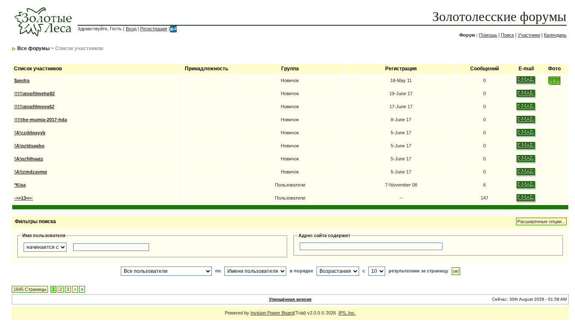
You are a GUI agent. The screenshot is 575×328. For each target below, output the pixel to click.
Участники (529, 34)
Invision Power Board (272, 312)
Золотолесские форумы (499, 16)
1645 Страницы (29, 289)
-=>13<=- (23, 197)
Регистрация (153, 28)
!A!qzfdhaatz (28, 158)
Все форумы (33, 48)
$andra (21, 80)
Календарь (555, 34)
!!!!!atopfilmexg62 (34, 106)
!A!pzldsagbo (29, 145)
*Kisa (20, 184)
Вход (131, 28)
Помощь (488, 34)
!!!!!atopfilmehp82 (34, 93)
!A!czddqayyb (29, 132)
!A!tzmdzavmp (30, 171)
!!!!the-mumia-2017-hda (40, 119)
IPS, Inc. (347, 312)
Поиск (507, 34)
